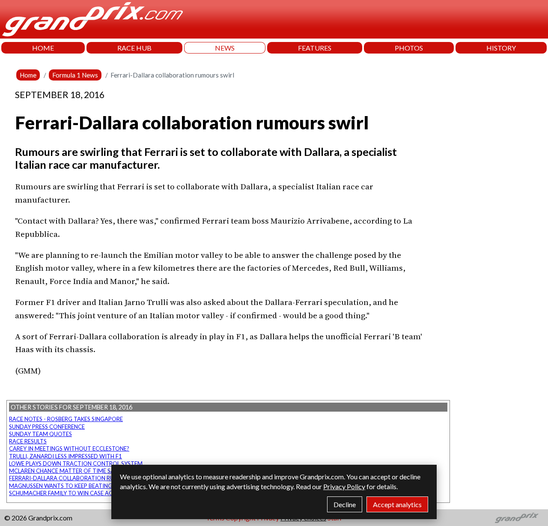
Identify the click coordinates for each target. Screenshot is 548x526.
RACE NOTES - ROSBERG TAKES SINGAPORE (66, 418)
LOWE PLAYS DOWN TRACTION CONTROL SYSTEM (76, 463)
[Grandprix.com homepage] (516, 518)
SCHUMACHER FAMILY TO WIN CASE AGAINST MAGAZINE (84, 493)
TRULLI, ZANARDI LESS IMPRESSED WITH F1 (65, 456)
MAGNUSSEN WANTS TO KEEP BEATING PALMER (71, 485)
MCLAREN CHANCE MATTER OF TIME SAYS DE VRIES (77, 470)
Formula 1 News (75, 75)
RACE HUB (134, 48)
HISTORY (501, 48)
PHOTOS (409, 48)
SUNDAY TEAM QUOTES (40, 433)
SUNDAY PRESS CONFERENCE (47, 426)
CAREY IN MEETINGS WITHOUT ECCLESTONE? (69, 448)
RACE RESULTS (28, 441)
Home (28, 75)
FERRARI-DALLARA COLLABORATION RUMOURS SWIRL (80, 478)
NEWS (225, 48)
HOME (43, 48)
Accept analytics (397, 504)
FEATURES (314, 48)
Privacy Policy (344, 486)
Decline (345, 504)
